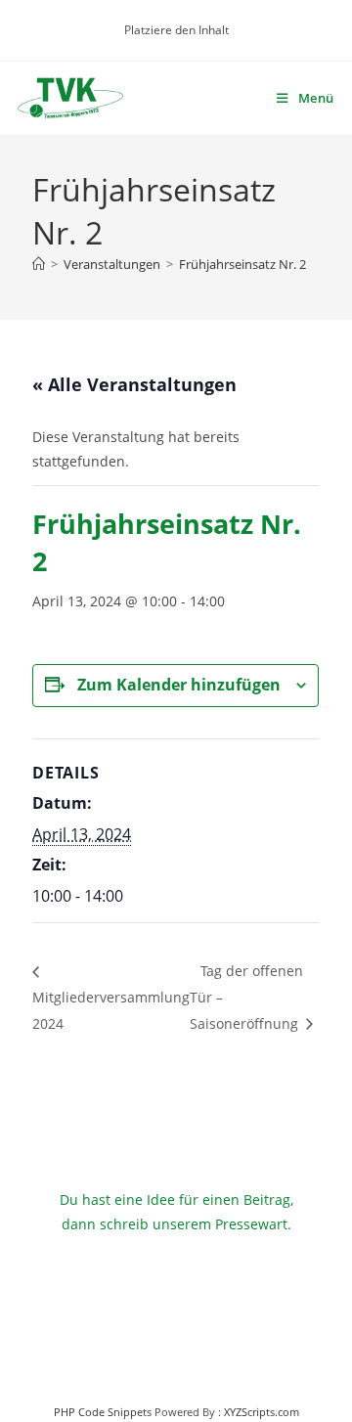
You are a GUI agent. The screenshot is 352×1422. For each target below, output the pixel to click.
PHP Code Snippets (103, 1411)
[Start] (38, 264)
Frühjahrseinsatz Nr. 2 (242, 264)
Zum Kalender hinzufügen (179, 684)
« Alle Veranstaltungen (134, 384)
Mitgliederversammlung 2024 (111, 1010)
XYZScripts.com (261, 1411)
